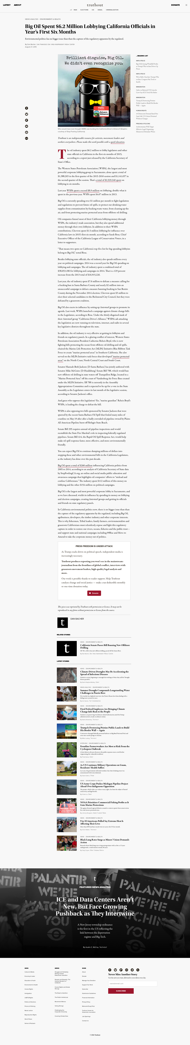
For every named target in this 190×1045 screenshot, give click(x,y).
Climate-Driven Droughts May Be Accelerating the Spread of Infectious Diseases (104, 673)
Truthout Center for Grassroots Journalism (88, 1011)
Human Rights (29, 989)
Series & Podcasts (30, 1023)
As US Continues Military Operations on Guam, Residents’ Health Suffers (103, 766)
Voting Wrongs (59, 1006)
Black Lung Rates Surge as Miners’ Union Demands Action (104, 841)
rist (97, 682)
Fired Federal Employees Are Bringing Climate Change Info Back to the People (102, 710)
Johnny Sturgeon (87, 813)
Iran (75, 10)
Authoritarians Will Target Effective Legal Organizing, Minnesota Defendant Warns (145, 129)
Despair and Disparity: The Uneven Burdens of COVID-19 (62, 981)
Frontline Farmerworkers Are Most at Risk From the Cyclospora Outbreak (105, 748)
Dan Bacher (31, 44)
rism (92, 776)
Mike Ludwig (86, 738)
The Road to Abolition (61, 993)
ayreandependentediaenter (101, 654)
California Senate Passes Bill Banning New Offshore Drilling (105, 646)
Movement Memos (60, 1002)
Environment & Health (50, 19)
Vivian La (84, 794)
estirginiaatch (97, 850)
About (17, 5)
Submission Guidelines (89, 993)
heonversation (94, 701)
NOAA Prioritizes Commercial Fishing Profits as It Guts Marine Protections (104, 804)
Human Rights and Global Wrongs (62, 988)
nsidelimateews (99, 813)
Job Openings (86, 1016)
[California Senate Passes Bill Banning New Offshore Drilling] (67, 648)
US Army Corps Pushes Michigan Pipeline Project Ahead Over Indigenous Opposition (104, 785)
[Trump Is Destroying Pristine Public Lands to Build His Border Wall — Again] (67, 731)
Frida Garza (85, 757)
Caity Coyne (85, 850)
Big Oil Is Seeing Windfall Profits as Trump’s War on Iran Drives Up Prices (147, 66)
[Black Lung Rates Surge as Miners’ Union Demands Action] (67, 843)
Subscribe (85, 989)
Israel (100, 10)
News (82, 642)
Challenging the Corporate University (61, 1011)
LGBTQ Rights (29, 998)
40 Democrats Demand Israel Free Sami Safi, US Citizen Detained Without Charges (147, 116)
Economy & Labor (30, 976)
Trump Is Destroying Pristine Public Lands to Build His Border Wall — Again (147, 103)
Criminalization (112, 10)
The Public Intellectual (61, 997)
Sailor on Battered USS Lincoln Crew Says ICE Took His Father (146, 91)
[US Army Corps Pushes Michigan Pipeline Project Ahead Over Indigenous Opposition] (67, 787)
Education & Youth (30, 981)
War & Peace (28, 1019)
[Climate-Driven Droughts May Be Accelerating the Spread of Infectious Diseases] (67, 675)
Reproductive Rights (31, 1015)
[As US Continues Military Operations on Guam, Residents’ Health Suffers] (67, 768)
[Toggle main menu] (185, 5)
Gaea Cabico (86, 776)
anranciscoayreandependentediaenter (56, 44)
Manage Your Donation (89, 981)
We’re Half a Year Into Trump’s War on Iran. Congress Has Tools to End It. (147, 79)
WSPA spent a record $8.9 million (83, 190)
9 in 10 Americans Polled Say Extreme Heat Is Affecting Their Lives (101, 822)
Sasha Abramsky (87, 720)
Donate (175, 5)
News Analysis (31, 19)
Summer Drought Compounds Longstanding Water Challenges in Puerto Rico (105, 692)
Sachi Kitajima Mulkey (88, 682)
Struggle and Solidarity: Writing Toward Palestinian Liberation (62, 973)
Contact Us (85, 1021)
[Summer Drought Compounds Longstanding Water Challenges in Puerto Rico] (67, 693)
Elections (84, 10)
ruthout (96, 720)
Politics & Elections (30, 1002)
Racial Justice (29, 1010)
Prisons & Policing (30, 1006)
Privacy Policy (86, 1002)
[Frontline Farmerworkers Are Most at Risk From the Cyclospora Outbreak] (67, 749)
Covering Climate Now (61, 1016)
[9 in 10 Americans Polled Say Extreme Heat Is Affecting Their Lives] (67, 824)
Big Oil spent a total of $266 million (75, 465)
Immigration (28, 993)
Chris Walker (86, 830)
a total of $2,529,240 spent (108, 180)
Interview (83, 743)
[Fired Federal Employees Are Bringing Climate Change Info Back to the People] (67, 712)
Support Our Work (87, 985)
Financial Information (88, 998)
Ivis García (85, 701)
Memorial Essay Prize (88, 1006)
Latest (6, 5)
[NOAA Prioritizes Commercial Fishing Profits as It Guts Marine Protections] (67, 805)
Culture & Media (29, 972)
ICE (93, 10)
